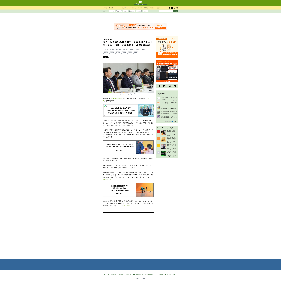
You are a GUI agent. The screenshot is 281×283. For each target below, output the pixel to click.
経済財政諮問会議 (116, 98)
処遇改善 (125, 50)
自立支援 (146, 8)
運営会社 (114, 274)
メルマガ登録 (159, 274)
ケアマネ (117, 8)
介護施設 (123, 8)
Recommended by (168, 121)
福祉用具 (112, 50)
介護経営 (125, 11)
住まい (148, 50)
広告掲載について (139, 274)
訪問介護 (105, 8)
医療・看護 (118, 50)
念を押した (127, 206)
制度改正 (128, 8)
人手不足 (131, 50)
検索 (176, 11)
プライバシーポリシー (171, 274)
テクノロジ (112, 11)
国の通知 (140, 8)
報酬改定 (134, 8)
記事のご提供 (149, 274)
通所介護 (111, 8)
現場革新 (152, 8)
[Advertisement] (140, 18)
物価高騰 (119, 11)
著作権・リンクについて (125, 274)
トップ (107, 274)
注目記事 (158, 8)
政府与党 (106, 50)
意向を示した (107, 179)
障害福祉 (132, 11)
